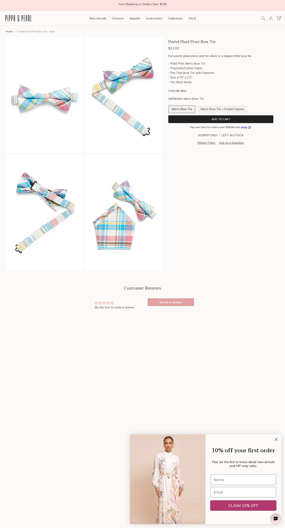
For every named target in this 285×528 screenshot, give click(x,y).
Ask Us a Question (231, 143)
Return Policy (206, 143)
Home (9, 31)
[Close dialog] (276, 439)
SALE (192, 18)
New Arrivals (97, 18)
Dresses (118, 18)
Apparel (135, 18)
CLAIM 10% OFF (243, 505)
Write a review (170, 302)
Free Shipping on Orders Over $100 (143, 4)
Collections (175, 18)
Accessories (154, 18)
